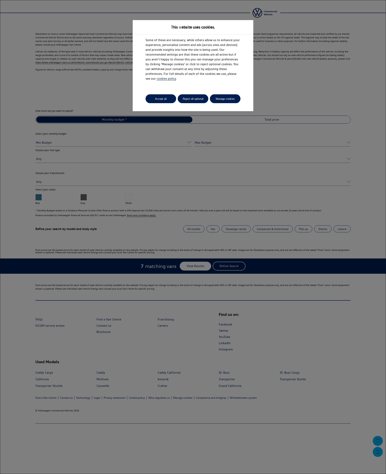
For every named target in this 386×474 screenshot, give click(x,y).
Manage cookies (225, 98)
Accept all (161, 98)
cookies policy (166, 78)
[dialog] (193, 237)
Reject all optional (193, 98)
